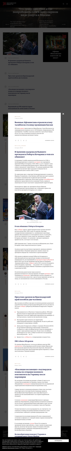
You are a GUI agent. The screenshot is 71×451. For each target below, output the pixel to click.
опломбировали (48, 179)
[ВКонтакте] (16, 140)
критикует (47, 273)
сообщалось (28, 337)
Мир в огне (17, 116)
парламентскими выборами (44, 260)
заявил (22, 128)
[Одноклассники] (18, 140)
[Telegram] (24, 140)
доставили (37, 162)
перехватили (18, 346)
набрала (31, 263)
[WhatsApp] (26, 140)
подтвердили (27, 384)
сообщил (22, 306)
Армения (23, 145)
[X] (21, 140)
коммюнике (24, 400)
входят (32, 423)
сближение (26, 275)
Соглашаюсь (58, 440)
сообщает (20, 229)
